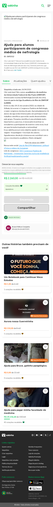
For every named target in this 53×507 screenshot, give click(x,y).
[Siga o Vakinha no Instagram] (33, 435)
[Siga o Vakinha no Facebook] (37, 435)
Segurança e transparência (37, 467)
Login (4, 457)
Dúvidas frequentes (35, 447)
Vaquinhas (5, 450)
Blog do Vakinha (33, 460)
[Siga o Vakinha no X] (46, 435)
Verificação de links (8, 470)
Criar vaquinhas (7, 453)
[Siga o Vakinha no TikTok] (50, 435)
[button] (26, 26)
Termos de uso (7, 467)
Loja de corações (34, 453)
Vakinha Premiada (34, 457)
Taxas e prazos (33, 450)
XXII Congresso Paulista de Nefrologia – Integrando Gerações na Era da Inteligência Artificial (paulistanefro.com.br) (26, 153)
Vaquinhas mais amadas (10, 460)
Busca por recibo (34, 470)
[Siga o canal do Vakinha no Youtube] (41, 435)
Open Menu (49, 6)
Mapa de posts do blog (35, 463)
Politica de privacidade (9, 463)
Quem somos (6, 447)
